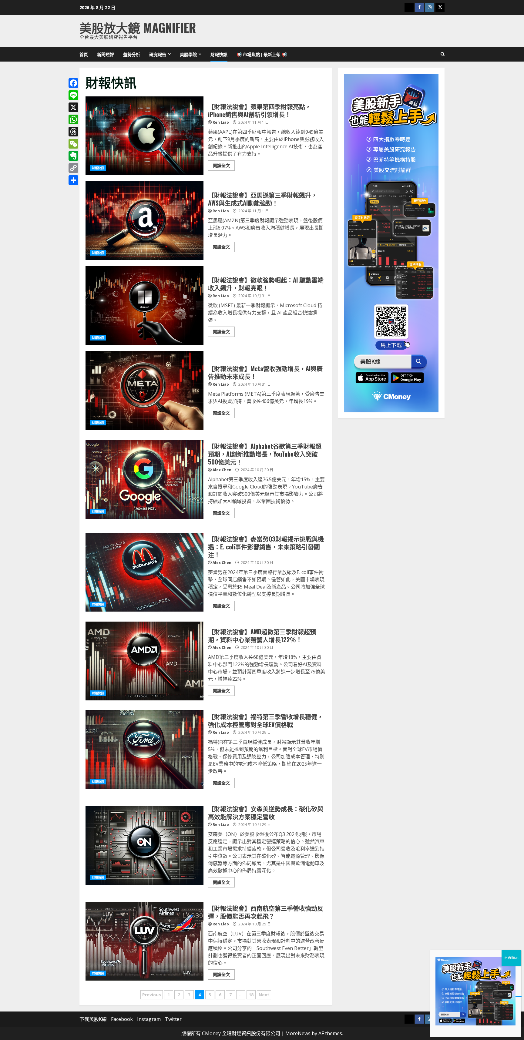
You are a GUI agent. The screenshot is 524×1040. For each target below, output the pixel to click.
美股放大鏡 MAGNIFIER (137, 27)
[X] (73, 107)
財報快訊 (218, 54)
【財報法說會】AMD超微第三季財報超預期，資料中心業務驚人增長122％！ (144, 661)
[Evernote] (73, 156)
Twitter (173, 1019)
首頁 (83, 54)
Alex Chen (222, 469)
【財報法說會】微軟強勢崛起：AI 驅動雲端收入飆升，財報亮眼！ (144, 305)
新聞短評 (105, 54)
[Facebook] (73, 83)
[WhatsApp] (73, 119)
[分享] (73, 180)
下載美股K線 (93, 1019)
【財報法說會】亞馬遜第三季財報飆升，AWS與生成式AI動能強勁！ (144, 220)
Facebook (122, 1019)
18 (251, 995)
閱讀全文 (221, 165)
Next (264, 995)
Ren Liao (221, 122)
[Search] (443, 54)
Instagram (149, 1019)
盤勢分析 (131, 54)
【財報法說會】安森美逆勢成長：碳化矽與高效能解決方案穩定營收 (144, 845)
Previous (151, 995)
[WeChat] (73, 144)
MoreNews (298, 1033)
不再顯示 (511, 957)
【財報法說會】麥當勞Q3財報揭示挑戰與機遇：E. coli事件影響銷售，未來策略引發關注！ (144, 572)
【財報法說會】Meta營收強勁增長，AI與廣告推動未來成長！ (144, 390)
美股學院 (188, 54)
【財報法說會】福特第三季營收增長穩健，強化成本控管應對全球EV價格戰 (144, 749)
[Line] (73, 95)
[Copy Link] (73, 168)
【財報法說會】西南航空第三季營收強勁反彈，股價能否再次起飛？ (144, 941)
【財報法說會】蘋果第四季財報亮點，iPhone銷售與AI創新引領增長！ (144, 135)
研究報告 (157, 54)
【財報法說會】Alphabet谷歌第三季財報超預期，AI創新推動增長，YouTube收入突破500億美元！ (144, 479)
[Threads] (73, 132)
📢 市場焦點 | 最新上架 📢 (262, 54)
